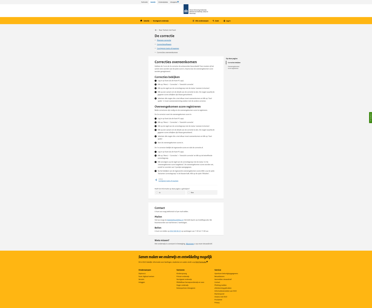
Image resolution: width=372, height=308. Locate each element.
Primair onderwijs (183, 276)
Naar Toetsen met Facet (167, 30)
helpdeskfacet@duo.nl (175, 220)
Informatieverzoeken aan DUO (225, 291)
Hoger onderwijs (182, 285)
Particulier (144, 2)
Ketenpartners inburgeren (186, 288)
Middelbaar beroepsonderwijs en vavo (190, 282)
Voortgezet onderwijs (161, 21)
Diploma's (142, 273)
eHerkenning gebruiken (223, 288)
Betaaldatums (219, 276)
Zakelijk (152, 2)
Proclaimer (218, 300)
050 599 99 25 (175, 231)
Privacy (217, 303)
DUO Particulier (200, 262)
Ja (159, 192)
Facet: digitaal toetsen (146, 276)
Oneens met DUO (220, 297)
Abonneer (190, 244)
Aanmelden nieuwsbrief (223, 279)
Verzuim (141, 279)
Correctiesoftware (164, 44)
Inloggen (142, 282)
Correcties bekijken (234, 62)
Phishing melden (220, 285)
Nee (192, 192)
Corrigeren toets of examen (168, 48)
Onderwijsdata (163, 2)
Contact (217, 282)
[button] (201, 20)
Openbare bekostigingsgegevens (226, 273)
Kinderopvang (182, 273)
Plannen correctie (164, 40)
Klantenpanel (219, 294)
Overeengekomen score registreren (233, 67)
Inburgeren (173, 2)
